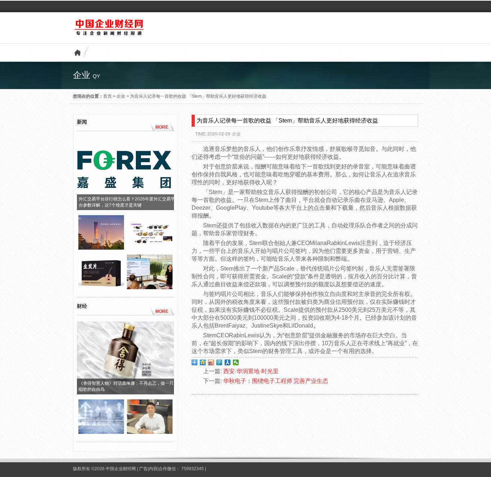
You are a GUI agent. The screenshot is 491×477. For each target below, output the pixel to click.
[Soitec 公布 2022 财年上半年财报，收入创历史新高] (101, 432)
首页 (107, 96)
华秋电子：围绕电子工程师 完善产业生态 (275, 381)
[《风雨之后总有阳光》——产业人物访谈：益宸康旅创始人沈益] (150, 432)
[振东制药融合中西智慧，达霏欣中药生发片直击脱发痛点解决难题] (101, 287)
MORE (161, 127)
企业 (120, 96)
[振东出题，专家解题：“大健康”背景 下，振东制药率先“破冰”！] (150, 287)
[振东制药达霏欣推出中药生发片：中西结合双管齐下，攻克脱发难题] (150, 248)
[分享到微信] (236, 362)
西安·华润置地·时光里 (251, 371)
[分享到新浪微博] (211, 362)
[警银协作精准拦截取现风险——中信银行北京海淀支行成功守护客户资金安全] (101, 248)
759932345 (192, 468)
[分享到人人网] (228, 362)
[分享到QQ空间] (203, 362)
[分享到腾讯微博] (219, 362)
